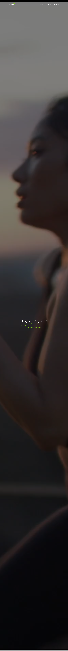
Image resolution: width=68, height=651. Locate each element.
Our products (48, 4)
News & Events (56, 4)
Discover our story (33, 330)
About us (41, 4)
